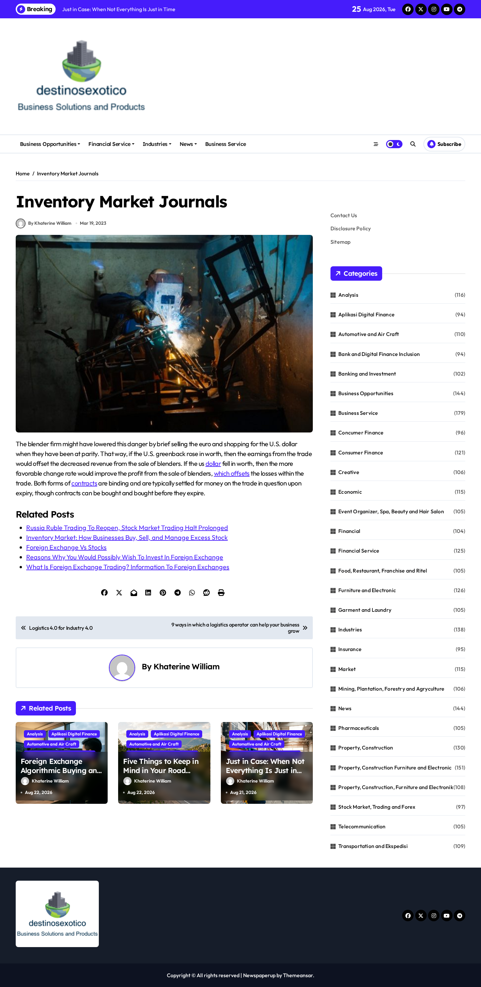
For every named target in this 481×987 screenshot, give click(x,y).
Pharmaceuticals (358, 728)
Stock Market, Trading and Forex (376, 806)
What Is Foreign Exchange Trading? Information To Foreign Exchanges (127, 567)
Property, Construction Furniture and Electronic (395, 767)
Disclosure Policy (350, 228)
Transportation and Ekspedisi (373, 846)
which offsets (232, 473)
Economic (350, 491)
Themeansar (298, 975)
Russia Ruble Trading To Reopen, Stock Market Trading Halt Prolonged (127, 527)
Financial (349, 531)
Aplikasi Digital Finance (74, 733)
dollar (213, 463)
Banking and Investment (367, 373)
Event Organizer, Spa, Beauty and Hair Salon (391, 511)
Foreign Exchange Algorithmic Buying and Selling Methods (61, 770)
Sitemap (340, 241)
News (186, 144)
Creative (348, 472)
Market (347, 669)
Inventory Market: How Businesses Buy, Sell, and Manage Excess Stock (127, 537)
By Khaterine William (49, 223)
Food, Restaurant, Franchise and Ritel (382, 570)
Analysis (35, 733)
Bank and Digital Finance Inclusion (379, 354)
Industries (155, 144)
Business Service (225, 144)
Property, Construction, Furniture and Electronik (395, 787)
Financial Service (109, 144)
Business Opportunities (48, 144)
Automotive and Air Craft (51, 744)
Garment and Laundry (364, 610)
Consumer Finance (360, 452)
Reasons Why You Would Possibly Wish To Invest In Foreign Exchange (124, 557)
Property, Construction (365, 747)
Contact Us (343, 215)
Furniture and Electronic (367, 590)
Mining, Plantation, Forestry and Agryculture (391, 688)
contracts (84, 483)
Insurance (350, 649)
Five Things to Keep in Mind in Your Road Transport (161, 770)
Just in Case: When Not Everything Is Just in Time (265, 770)
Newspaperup (259, 975)
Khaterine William (186, 666)
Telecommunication (361, 826)
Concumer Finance (360, 432)
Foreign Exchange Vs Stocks (66, 547)
